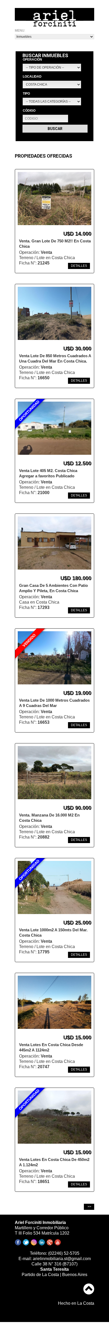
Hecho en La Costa (76, 1303)
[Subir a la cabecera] (88, 1285)
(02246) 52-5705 (63, 1253)
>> (89, 1207)
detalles (79, 266)
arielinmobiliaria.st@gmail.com (62, 1258)
